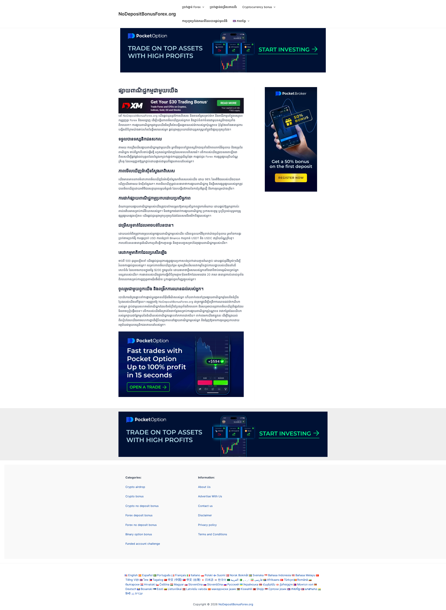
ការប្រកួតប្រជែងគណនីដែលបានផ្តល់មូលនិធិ (204, 21)
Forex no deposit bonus (141, 525)
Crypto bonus (134, 496)
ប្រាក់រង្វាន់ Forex (191, 7)
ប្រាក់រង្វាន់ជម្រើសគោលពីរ (223, 7)
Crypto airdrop (135, 487)
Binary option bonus (138, 534)
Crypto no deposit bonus (142, 506)
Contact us (205, 506)
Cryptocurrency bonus (257, 7)
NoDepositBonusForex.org (147, 14)
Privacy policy (207, 525)
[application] (202, 7)
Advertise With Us (210, 496)
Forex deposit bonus (138, 515)
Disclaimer (205, 515)
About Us (204, 487)
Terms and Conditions (212, 534)
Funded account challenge (142, 543)
